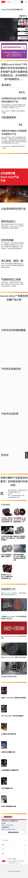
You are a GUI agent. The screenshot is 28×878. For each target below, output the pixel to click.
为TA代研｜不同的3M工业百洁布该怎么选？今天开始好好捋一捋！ (7, 520)
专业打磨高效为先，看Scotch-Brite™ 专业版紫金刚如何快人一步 (19, 520)
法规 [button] (3, 849)
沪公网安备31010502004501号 (17, 861)
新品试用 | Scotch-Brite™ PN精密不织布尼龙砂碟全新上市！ (7, 576)
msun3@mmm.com (13, 497)
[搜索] (22, 2)
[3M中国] (3, 2)
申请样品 (1, 493)
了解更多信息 (14, 341)
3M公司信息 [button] (5, 840)
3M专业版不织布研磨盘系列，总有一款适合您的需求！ (7, 538)
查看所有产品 (23, 16)
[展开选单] (26, 2)
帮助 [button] (3, 853)
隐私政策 (14, 858)
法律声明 (9, 858)
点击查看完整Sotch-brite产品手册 (10, 177)
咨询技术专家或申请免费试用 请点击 (12, 47)
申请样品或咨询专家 (13, 832)
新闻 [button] (3, 844)
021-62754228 (16, 495)
